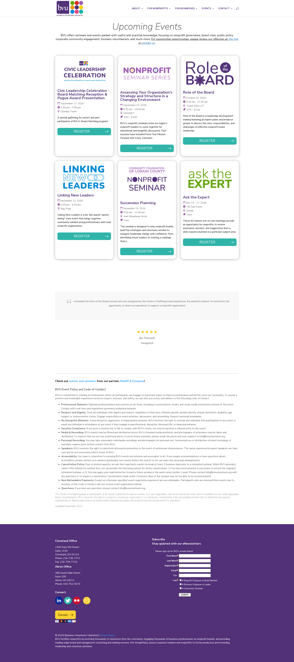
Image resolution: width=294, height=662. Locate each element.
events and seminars (82, 381)
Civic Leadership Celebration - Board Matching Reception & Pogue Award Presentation (83, 94)
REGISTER (82, 131)
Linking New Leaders (75, 195)
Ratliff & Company (132, 381)
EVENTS (206, 8)
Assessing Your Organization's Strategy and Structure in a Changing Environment (146, 96)
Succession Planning (138, 202)
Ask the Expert (196, 197)
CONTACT (224, 8)
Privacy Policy (107, 635)
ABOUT (136, 8)
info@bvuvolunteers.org (212, 436)
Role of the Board (198, 92)
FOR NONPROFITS (157, 8)
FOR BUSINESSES (185, 8)
